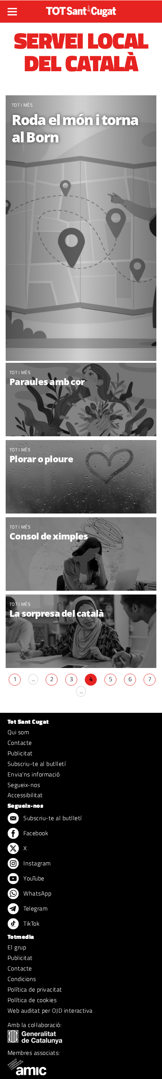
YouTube (33, 878)
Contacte (20, 742)
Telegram (34, 908)
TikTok (31, 923)
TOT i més (22, 105)
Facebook (35, 833)
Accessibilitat (25, 794)
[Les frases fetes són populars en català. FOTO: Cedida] (81, 555)
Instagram (36, 863)
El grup (17, 947)
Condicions (22, 978)
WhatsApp (36, 893)
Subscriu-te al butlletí (37, 763)
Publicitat (20, 753)
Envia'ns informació (34, 774)
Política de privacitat (35, 989)
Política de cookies (32, 999)
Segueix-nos (24, 784)
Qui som (18, 732)
